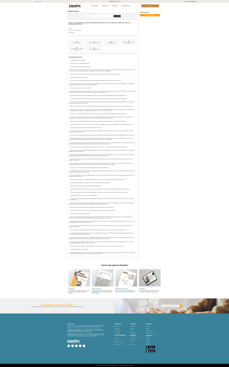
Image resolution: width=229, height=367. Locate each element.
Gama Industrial (117, 330)
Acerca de (148, 326)
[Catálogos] (79, 277)
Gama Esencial (117, 332)
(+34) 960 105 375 (112, 1)
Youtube (147, 344)
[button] (95, 6)
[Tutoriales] (150, 277)
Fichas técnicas (96, 289)
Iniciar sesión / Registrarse (191, 1)
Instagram (148, 339)
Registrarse (116, 339)
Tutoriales (142, 289)
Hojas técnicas (132, 339)
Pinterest (147, 342)
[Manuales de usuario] (126, 277)
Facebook (147, 337)
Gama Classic (116, 328)
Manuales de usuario (121, 289)
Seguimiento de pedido (118, 342)
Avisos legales (148, 330)
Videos (131, 342)
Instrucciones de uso (134, 337)
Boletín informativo (118, 344)
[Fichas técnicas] (103, 277)
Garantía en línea (133, 332)
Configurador (132, 326)
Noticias (147, 328)
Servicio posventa (133, 344)
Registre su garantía (38, 1)
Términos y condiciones (150, 332)
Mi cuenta (116, 337)
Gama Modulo (117, 326)
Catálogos (71, 289)
